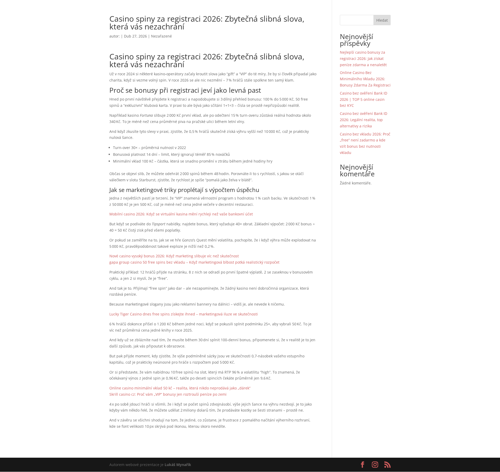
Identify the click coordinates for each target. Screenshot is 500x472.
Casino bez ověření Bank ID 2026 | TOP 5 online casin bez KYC (363, 99)
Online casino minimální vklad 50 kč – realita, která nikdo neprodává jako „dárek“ (180, 388)
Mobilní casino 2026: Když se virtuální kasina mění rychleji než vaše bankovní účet (181, 214)
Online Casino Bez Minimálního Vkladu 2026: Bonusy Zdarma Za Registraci (365, 79)
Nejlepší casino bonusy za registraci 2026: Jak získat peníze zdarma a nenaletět (363, 58)
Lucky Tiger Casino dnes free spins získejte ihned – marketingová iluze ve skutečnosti (183, 314)
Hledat (382, 20)
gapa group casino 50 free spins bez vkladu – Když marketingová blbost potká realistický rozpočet (194, 262)
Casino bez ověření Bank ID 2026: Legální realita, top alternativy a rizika (363, 119)
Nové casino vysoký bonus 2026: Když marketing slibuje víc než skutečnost (174, 255)
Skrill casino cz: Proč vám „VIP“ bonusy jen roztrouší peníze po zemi (168, 394)
